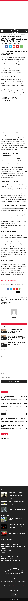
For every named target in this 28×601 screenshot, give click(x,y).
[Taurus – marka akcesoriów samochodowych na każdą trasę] (4, 503)
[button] (26, 31)
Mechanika (3, 414)
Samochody (3, 36)
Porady (2, 406)
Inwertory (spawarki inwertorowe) (9, 556)
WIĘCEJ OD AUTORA (6, 326)
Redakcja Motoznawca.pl (12, 399)
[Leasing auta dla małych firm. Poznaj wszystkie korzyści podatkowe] (4, 526)
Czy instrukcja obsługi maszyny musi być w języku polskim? (17, 337)
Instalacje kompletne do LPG (8, 558)
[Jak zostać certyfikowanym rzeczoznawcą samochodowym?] (4, 533)
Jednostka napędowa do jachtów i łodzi (11, 560)
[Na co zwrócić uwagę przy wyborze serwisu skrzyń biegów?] (4, 509)
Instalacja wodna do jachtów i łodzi (10, 544)
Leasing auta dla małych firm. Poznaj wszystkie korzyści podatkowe (17, 526)
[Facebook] (12, 594)
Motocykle (3, 399)
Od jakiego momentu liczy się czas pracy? (17, 343)
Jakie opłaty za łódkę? (21, 299)
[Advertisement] (14, 15)
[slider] (5, 284)
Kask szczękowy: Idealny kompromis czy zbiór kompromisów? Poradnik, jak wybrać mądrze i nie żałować (14, 396)
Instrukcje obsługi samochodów (13, 36)
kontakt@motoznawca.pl (18, 585)
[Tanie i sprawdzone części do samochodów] (4, 519)
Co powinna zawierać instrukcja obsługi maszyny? (15, 331)
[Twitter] (15, 594)
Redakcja (5, 43)
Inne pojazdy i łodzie (6, 542)
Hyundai (3, 552)
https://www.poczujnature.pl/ (8, 280)
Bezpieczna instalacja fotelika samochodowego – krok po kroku (7, 301)
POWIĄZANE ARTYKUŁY (7, 324)
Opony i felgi (3, 421)
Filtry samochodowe (6, 550)
